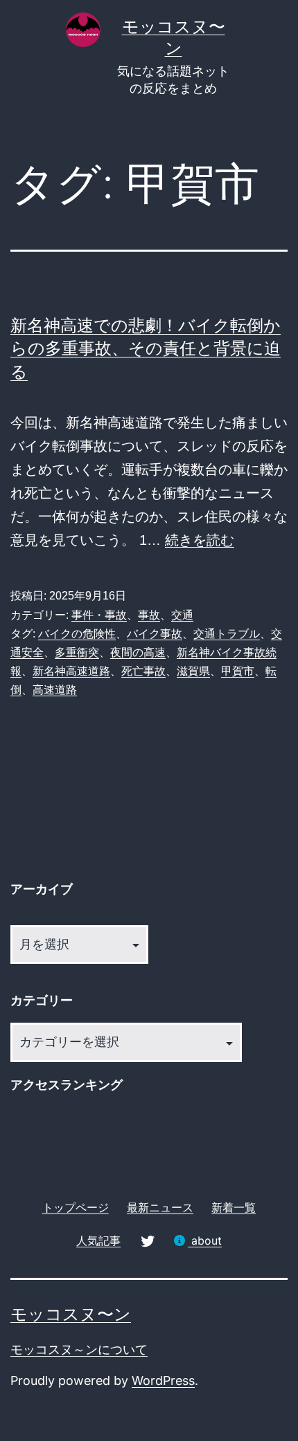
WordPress (163, 1380)
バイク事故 (154, 634)
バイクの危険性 (77, 634)
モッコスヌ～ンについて (79, 1349)
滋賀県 (193, 671)
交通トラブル (226, 634)
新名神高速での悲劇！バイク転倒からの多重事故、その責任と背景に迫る (145, 348)
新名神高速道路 (71, 671)
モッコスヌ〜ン (70, 1314)
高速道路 (55, 690)
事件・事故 (99, 615)
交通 (182, 615)
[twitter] (147, 1240)
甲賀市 (237, 671)
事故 (149, 615)
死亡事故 (143, 671)
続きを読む (199, 540)
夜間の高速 (138, 652)
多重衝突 (77, 652)
